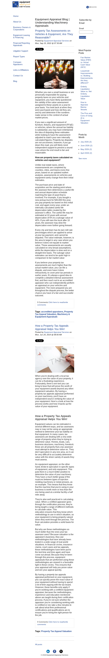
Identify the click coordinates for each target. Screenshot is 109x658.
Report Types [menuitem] (19, 56)
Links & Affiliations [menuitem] (21, 70)
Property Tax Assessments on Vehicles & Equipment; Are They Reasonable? (54, 34)
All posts (38, 644)
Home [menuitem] (15, 16)
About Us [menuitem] (17, 22)
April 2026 (86, 153)
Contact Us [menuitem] (18, 75)
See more (83, 158)
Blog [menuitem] (15, 81)
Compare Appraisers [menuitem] (18, 63)
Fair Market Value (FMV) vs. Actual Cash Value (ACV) (86, 62)
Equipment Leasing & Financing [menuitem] (21, 36)
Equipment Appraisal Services (56, 41)
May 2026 (86, 149)
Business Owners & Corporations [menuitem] (22, 28)
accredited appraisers (52, 312)
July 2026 (86, 142)
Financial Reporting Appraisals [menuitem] (21, 44)
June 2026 (86, 145)
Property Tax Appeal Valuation (56, 631)
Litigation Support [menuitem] (20, 51)
